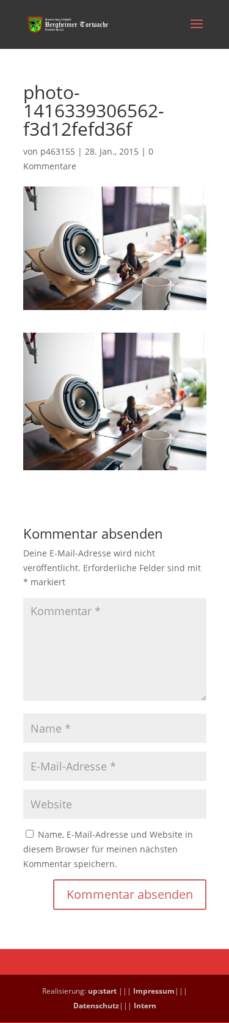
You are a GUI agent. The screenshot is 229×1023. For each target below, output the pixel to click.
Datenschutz (96, 1005)
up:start (102, 991)
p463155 (57, 151)
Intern (145, 1005)
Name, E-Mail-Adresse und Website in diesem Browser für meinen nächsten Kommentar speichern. (108, 849)
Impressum (154, 991)
